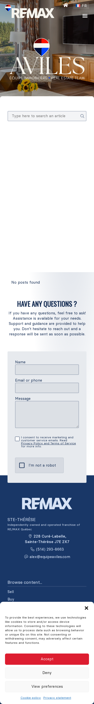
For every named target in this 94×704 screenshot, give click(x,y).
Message (23, 398)
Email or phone (28, 380)
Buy (11, 599)
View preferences (47, 686)
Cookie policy (31, 698)
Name (20, 362)
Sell (11, 592)
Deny (47, 672)
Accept (47, 659)
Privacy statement (57, 698)
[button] (86, 608)
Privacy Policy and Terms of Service (48, 443)
